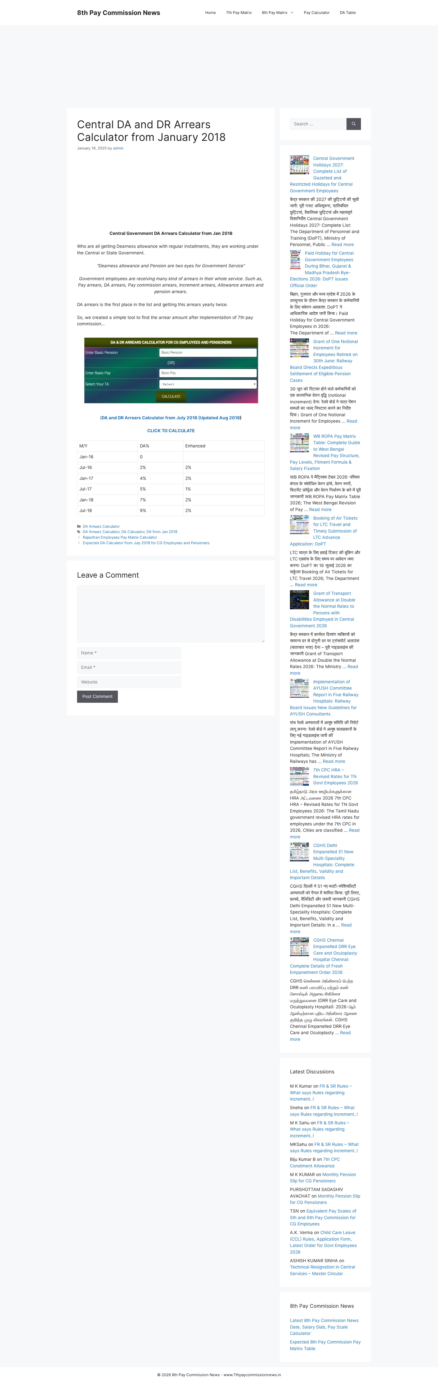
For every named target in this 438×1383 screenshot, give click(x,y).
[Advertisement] (219, 60)
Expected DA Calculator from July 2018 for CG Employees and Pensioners (146, 543)
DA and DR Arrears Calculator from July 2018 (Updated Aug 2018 (171, 417)
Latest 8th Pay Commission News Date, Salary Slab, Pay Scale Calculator (324, 1327)
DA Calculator (132, 531)
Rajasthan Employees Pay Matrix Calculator (120, 537)
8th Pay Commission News (118, 12)
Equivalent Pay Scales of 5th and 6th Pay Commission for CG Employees (323, 1217)
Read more (343, 244)
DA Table (348, 12)
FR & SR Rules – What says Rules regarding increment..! (321, 1093)
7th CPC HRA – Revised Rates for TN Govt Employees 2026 (335, 776)
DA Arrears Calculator (101, 526)
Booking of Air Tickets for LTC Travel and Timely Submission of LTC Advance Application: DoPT (324, 531)
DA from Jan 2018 (162, 531)
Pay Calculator (317, 12)
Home (210, 12)
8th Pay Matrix (274, 12)
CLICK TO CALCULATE (171, 430)
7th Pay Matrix (239, 12)
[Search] (353, 124)
